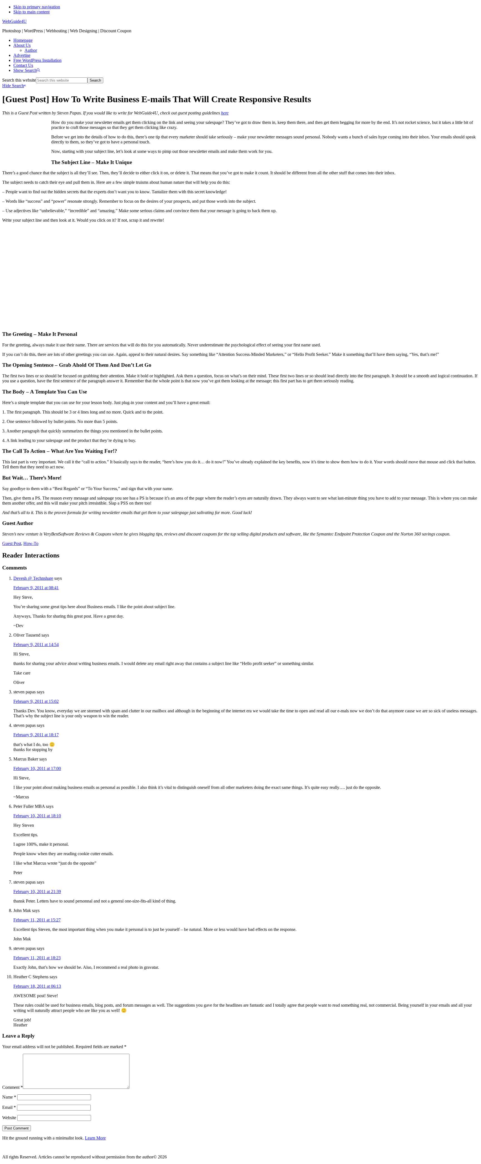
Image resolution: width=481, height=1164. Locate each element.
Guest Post (11, 543)
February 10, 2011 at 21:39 (37, 891)
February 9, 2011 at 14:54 (36, 644)
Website (9, 1117)
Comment (12, 1087)
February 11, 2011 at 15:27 (37, 920)
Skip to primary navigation (36, 6)
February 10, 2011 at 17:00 (37, 768)
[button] (26, 70)
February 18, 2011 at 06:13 (37, 986)
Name (9, 1097)
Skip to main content (31, 11)
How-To (30, 543)
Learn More (95, 1138)
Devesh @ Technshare (33, 578)
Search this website (19, 80)
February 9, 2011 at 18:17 (36, 734)
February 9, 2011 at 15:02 (36, 701)
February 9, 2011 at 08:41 (36, 587)
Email (9, 1107)
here (225, 113)
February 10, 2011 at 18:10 (37, 815)
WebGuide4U (14, 21)
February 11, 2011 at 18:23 (37, 957)
